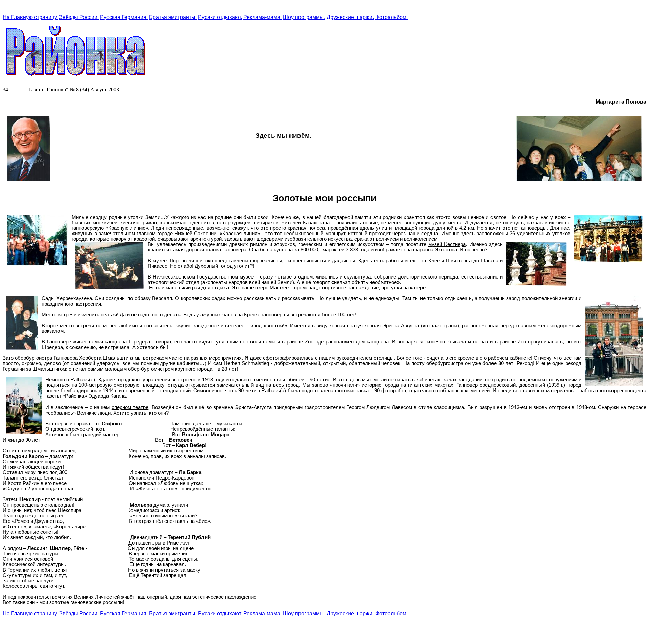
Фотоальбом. (391, 17)
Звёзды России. (79, 17)
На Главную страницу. (30, 17)
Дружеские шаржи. (350, 17)
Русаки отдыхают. (220, 17)
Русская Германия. (124, 17)
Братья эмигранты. (173, 17)
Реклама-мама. (262, 17)
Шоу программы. (304, 17)
